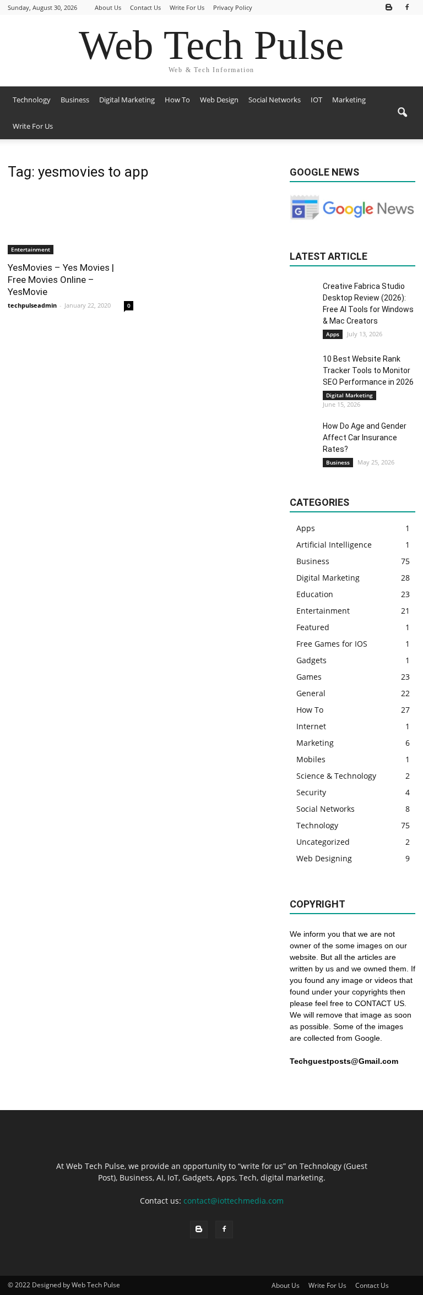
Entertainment (30, 249)
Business (75, 100)
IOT (316, 100)
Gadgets (311, 660)
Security (311, 792)
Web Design (219, 100)
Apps (332, 334)
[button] (402, 113)
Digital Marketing (127, 100)
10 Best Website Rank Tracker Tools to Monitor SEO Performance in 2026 (368, 370)
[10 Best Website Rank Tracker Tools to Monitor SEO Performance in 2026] (303, 367)
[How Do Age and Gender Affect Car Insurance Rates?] (303, 434)
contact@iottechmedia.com (233, 1200)
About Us (108, 7)
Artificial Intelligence (334, 544)
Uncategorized (323, 842)
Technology (32, 100)
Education (314, 594)
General (311, 693)
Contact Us (145, 7)
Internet (311, 726)
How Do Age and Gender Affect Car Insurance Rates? (364, 437)
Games (309, 676)
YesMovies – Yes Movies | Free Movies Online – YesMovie (61, 279)
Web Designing (324, 858)
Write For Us (187, 7)
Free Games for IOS (331, 643)
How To (177, 100)
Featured (312, 627)
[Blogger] (389, 7)
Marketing (349, 100)
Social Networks (274, 100)
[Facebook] (407, 7)
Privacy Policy (232, 7)
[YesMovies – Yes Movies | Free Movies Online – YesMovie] (70, 223)
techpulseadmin (32, 305)
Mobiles (311, 759)
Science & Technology (336, 776)
